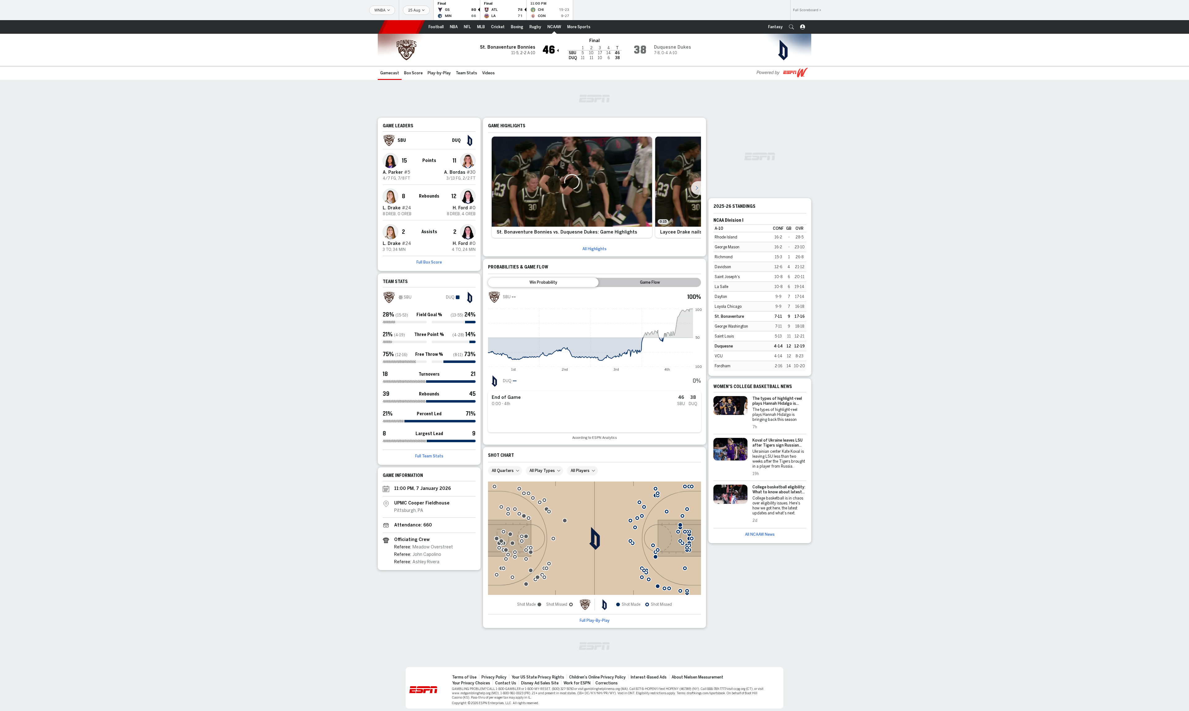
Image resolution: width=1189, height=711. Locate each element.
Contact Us (505, 683)
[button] (791, 26)
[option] (572, 187)
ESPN (401, 27)
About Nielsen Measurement (697, 677)
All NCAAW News (760, 534)
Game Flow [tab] (650, 282)
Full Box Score (429, 262)
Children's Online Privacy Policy (597, 677)
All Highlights (594, 249)
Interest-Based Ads (649, 677)
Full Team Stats (429, 456)
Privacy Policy (494, 677)
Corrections (606, 683)
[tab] (543, 282)
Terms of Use (464, 677)
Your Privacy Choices (471, 683)
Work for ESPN (577, 683)
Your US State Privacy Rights (538, 677)
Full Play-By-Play (595, 620)
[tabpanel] (594, 365)
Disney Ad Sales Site (540, 683)
